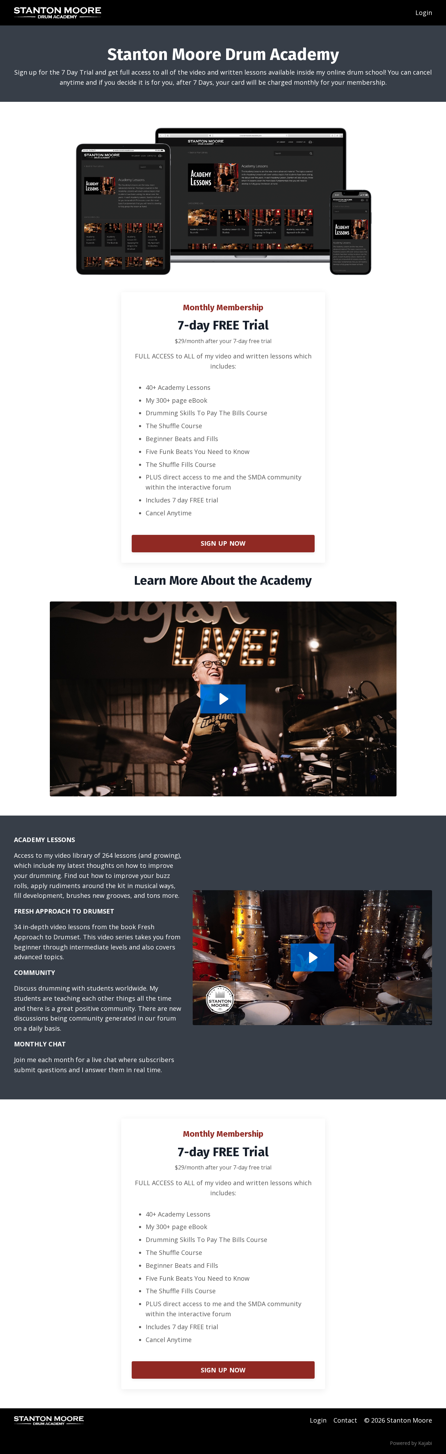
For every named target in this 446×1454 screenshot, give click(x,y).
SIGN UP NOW (223, 543)
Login (423, 12)
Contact (345, 1420)
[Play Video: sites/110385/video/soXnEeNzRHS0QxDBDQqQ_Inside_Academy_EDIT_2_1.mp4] (223, 698)
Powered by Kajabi (411, 1443)
